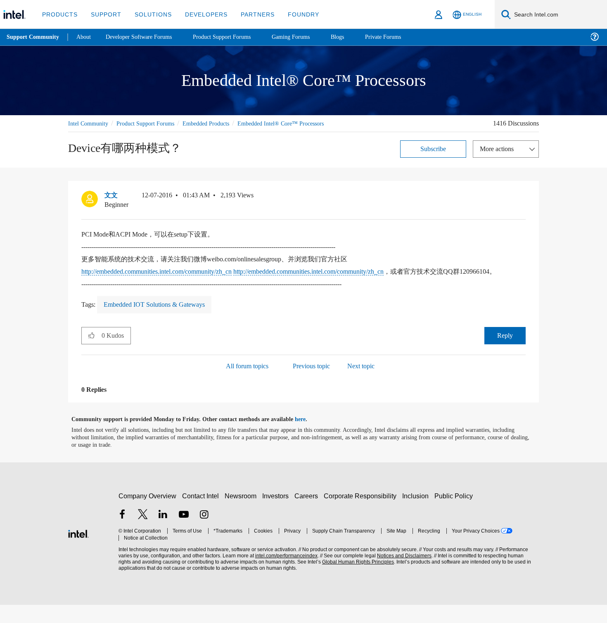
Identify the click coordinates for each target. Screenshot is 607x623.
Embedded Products (217, 123)
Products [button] (59, 14)
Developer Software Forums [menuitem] (145, 37)
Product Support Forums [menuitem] (233, 37)
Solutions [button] (149, 14)
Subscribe (433, 158)
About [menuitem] (86, 37)
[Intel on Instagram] (204, 534)
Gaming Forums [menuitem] (305, 37)
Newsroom (242, 514)
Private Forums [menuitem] (401, 37)
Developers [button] (200, 14)
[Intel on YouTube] (184, 534)
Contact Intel (202, 514)
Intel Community (89, 123)
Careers (307, 514)
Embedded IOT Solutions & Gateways (160, 323)
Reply (504, 354)
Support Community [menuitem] (34, 37)
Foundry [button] (293, 14)
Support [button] (104, 14)
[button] (522, 206)
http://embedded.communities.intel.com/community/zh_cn (168, 281)
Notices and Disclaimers (401, 574)
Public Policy (455, 514)
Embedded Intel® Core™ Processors (113, 132)
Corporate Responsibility (361, 514)
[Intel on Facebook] (122, 534)
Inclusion (417, 514)
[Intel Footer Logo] (78, 551)
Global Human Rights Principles (355, 581)
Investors (277, 514)
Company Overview (148, 514)
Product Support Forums (151, 123)
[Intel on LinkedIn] (163, 534)
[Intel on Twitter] (143, 534)
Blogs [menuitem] (353, 37)
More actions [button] (499, 158)
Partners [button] (249, 14)
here (307, 438)
